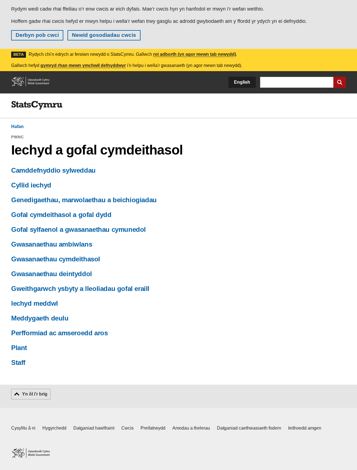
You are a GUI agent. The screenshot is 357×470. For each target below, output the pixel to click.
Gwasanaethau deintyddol (51, 274)
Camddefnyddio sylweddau (53, 170)
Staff (18, 362)
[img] (36, 105)
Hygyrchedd (54, 428)
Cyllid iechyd (31, 185)
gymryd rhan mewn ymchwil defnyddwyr (83, 65)
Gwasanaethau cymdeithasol (55, 259)
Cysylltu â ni (23, 428)
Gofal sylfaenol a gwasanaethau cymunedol (78, 229)
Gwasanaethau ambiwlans (51, 244)
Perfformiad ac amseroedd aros (59, 333)
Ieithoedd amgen (304, 428)
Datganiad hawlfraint (93, 428)
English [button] (242, 82)
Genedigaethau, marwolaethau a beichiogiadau (84, 200)
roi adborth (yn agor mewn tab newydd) (194, 54)
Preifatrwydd (153, 428)
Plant (19, 347)
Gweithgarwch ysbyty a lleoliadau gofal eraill (80, 288)
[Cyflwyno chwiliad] (340, 82)
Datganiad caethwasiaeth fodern (249, 428)
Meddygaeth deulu (40, 318)
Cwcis (127, 428)
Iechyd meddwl (34, 303)
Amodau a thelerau (191, 428)
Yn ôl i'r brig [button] (34, 394)
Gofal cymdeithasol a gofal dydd (61, 214)
